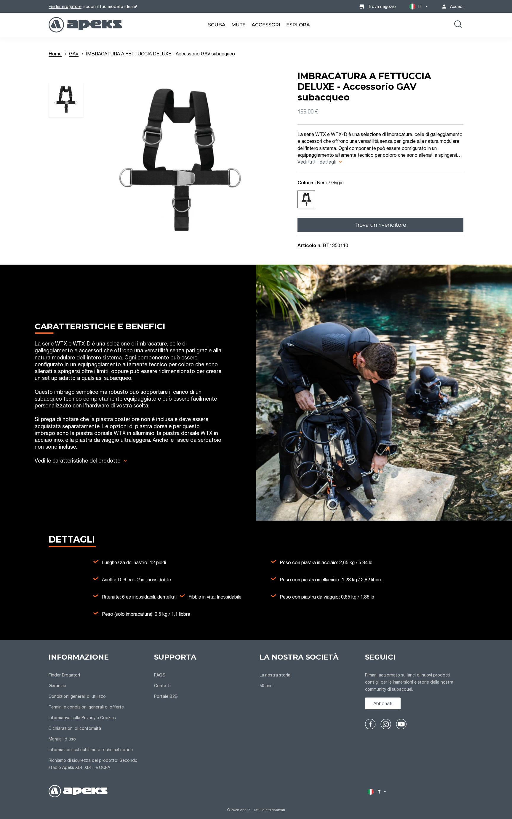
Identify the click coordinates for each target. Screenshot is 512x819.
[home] (78, 792)
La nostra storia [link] (275, 674)
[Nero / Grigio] (306, 199)
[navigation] (98, 712)
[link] (216, 24)
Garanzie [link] (57, 685)
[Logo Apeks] (85, 25)
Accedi (456, 6)
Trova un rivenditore (380, 224)
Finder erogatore (65, 6)
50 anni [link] (266, 685)
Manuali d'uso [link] (62, 738)
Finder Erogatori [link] (64, 674)
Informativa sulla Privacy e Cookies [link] (82, 717)
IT (420, 6)
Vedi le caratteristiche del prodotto (78, 460)
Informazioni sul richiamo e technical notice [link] (91, 749)
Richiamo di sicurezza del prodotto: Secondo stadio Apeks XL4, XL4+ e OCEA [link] (93, 764)
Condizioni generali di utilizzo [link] (77, 696)
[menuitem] (216, 25)
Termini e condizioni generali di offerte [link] (86, 706)
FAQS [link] (159, 674)
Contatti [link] (162, 685)
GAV (74, 53)
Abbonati (382, 703)
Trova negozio (382, 6)
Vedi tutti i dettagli (317, 161)
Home (55, 53)
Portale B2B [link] (166, 696)
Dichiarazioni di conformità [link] (75, 728)
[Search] (457, 25)
